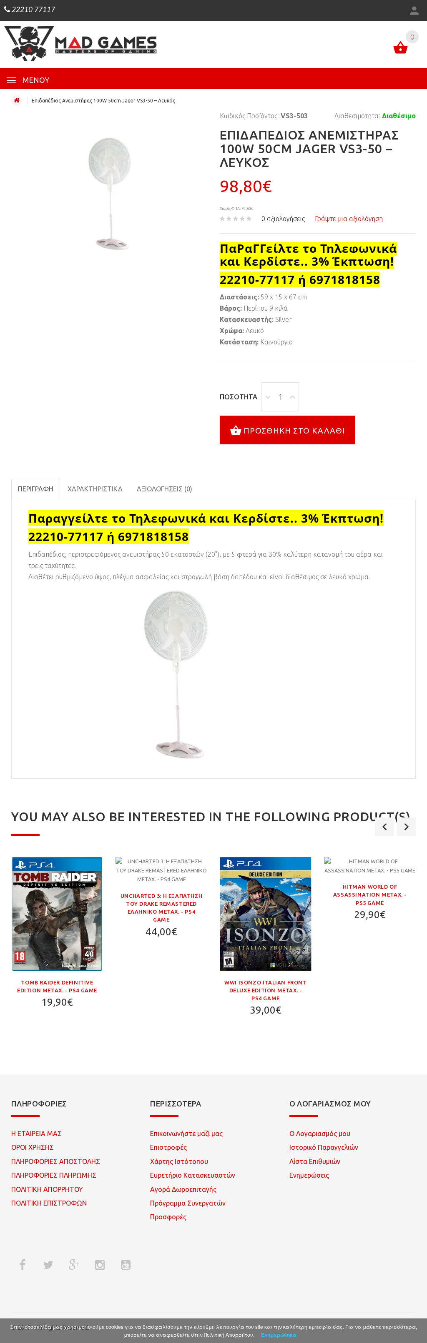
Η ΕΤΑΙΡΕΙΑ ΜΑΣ (36, 1133)
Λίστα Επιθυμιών (314, 1161)
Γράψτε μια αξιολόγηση (349, 218)
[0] (400, 49)
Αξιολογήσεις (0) (164, 489)
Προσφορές (168, 1217)
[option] (57, 938)
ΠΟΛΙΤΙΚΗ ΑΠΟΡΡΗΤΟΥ (47, 1189)
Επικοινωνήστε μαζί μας (186, 1133)
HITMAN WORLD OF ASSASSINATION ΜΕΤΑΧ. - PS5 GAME (370, 894)
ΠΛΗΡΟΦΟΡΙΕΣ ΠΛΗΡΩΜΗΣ (53, 1175)
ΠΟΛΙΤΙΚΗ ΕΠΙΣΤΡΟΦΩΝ (49, 1203)
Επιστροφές (168, 1147)
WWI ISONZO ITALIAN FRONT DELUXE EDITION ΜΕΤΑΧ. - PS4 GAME (265, 990)
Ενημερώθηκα (278, 1334)
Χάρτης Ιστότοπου (179, 1161)
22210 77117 (32, 10)
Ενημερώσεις (309, 1175)
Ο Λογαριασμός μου (319, 1133)
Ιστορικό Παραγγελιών (323, 1147)
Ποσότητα (238, 397)
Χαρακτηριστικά (95, 489)
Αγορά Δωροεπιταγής (183, 1189)
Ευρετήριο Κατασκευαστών (192, 1175)
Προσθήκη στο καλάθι (294, 430)
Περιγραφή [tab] (35, 489)
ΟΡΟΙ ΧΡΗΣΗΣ (32, 1147)
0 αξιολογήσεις (283, 218)
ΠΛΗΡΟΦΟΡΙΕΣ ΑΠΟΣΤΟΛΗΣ (55, 1161)
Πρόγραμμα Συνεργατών (188, 1203)
